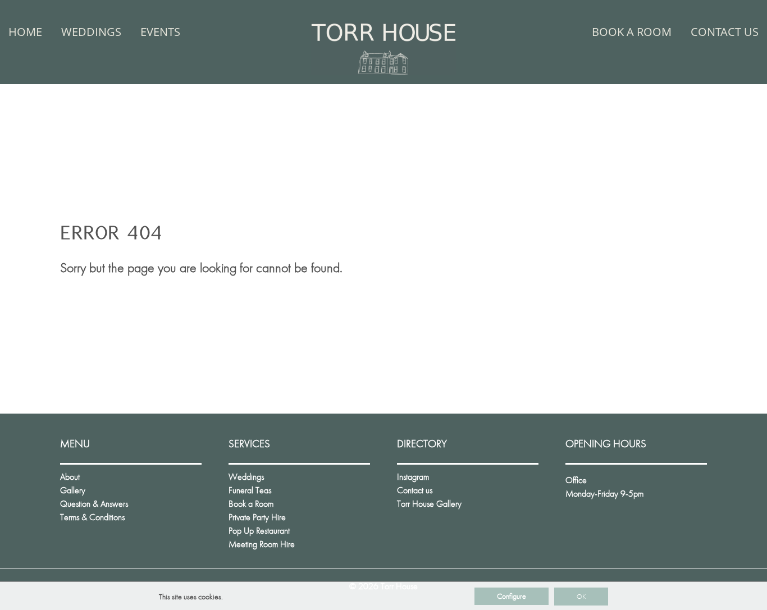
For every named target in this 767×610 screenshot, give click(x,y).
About (70, 477)
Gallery (72, 490)
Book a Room (632, 31)
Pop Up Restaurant (259, 530)
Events (160, 31)
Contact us (725, 31)
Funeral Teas (250, 490)
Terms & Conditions (92, 517)
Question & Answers (94, 504)
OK (581, 596)
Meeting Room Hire (262, 544)
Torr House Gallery (429, 504)
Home (25, 31)
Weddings (91, 31)
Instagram (413, 477)
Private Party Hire (257, 517)
